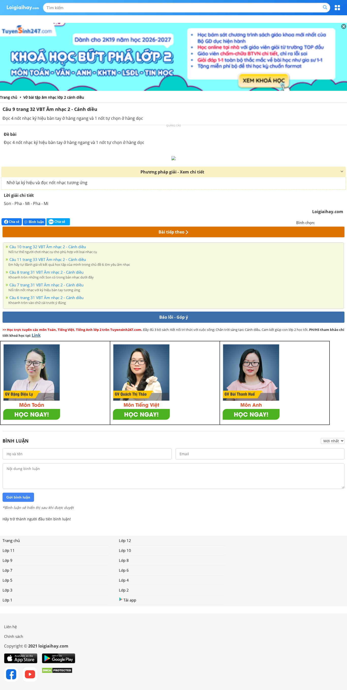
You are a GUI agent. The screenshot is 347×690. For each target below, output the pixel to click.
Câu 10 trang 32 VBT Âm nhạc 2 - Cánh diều (47, 246)
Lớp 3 (7, 590)
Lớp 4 (124, 580)
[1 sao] (319, 222)
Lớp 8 (124, 560)
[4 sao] (337, 222)
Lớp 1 (7, 600)
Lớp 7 (7, 570)
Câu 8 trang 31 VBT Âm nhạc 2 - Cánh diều (46, 272)
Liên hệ (10, 626)
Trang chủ (11, 540)
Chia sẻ (13, 221)
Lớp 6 (124, 570)
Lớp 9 (7, 560)
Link (36, 335)
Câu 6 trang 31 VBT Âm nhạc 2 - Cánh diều (46, 297)
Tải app (129, 600)
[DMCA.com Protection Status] (57, 674)
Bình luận (36, 222)
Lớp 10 (125, 550)
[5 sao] (343, 222)
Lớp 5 (7, 580)
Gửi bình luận (18, 497)
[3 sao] (331, 222)
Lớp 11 (9, 550)
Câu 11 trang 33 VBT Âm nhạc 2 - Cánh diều (47, 259)
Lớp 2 (124, 590)
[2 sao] (325, 222)
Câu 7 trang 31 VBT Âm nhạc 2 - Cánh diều (46, 284)
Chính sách (13, 636)
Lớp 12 (125, 540)
